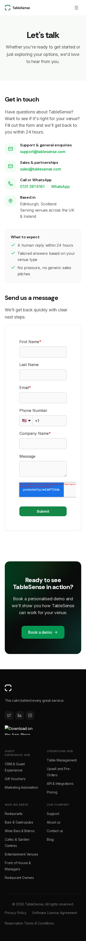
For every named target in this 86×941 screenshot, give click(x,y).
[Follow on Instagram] (30, 715)
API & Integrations (60, 784)
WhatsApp (60, 186)
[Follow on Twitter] (9, 715)
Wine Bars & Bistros (20, 831)
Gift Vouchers (15, 779)
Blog (50, 839)
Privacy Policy (16, 913)
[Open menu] (76, 7)
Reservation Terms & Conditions (29, 923)
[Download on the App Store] (19, 730)
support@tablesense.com (42, 151)
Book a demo (40, 632)
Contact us (55, 831)
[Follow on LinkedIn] (19, 715)
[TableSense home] (17, 8)
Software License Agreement (54, 913)
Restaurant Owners (19, 878)
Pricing (52, 792)
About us (53, 822)
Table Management (62, 760)
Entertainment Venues (21, 854)
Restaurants (14, 814)
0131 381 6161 (32, 186)
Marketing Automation (21, 787)
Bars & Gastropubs (19, 822)
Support (53, 814)
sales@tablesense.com (40, 169)
